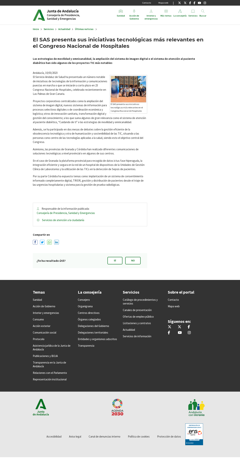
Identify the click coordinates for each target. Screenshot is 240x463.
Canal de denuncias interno (104, 436)
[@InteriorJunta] (179, 3)
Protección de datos (169, 436)
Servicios (49, 29)
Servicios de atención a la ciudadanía (63, 220)
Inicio (75, 15)
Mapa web (163, 2)
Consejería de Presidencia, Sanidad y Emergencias (66, 213)
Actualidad (64, 29)
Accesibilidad (54, 436)
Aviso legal (75, 436)
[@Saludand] (199, 3)
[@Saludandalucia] (194, 3)
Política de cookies (139, 436)
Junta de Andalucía (39, 15)
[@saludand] (185, 3)
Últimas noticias (84, 29)
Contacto (146, 2)
